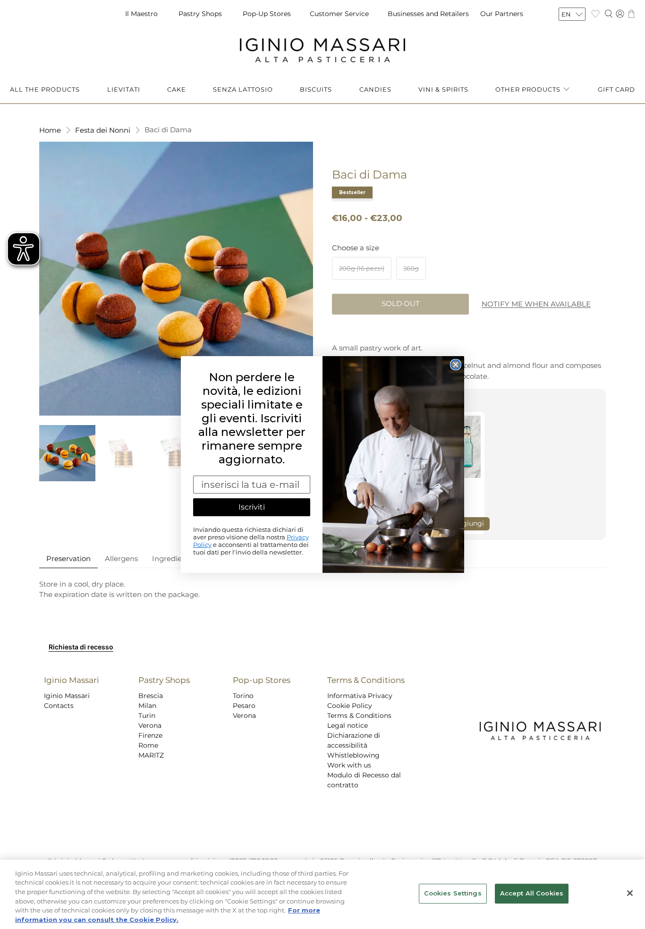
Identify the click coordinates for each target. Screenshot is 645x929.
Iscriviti (251, 507)
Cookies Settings (453, 893)
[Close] (630, 893)
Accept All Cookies (531, 893)
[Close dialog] (455, 364)
